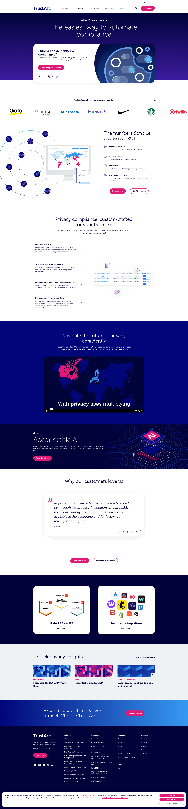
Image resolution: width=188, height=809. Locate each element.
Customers (122, 750)
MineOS (144, 742)
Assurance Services (98, 746)
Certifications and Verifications (75, 778)
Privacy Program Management (75, 767)
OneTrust (144, 746)
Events (120, 768)
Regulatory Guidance (71, 771)
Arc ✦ (122, 8)
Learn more (60, 628)
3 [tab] (48, 77)
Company (122, 735)
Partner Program (124, 753)
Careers (121, 761)
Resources (109, 8)
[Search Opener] (136, 8)
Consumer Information (126, 757)
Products (79, 8)
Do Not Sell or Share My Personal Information (115, 798)
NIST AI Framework (98, 777)
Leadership (122, 746)
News (120, 742)
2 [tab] (123, 518)
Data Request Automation (73, 752)
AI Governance (69, 739)
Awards (121, 765)
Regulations (94, 8)
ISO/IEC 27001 (96, 781)
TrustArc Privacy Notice (89, 795)
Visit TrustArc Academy (145, 657)
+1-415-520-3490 (45, 749)
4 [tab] (52, 77)
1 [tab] (39, 77)
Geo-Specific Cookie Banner (74, 742)
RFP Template (136, 3)
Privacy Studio (96, 739)
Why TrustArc (123, 739)
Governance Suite (97, 742)
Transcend (144, 753)
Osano (143, 750)
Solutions (65, 8)
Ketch (143, 739)
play (57, 77)
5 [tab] (136, 518)
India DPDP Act (96, 768)
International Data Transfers (73, 782)
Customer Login (149, 3)
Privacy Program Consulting (74, 774)
